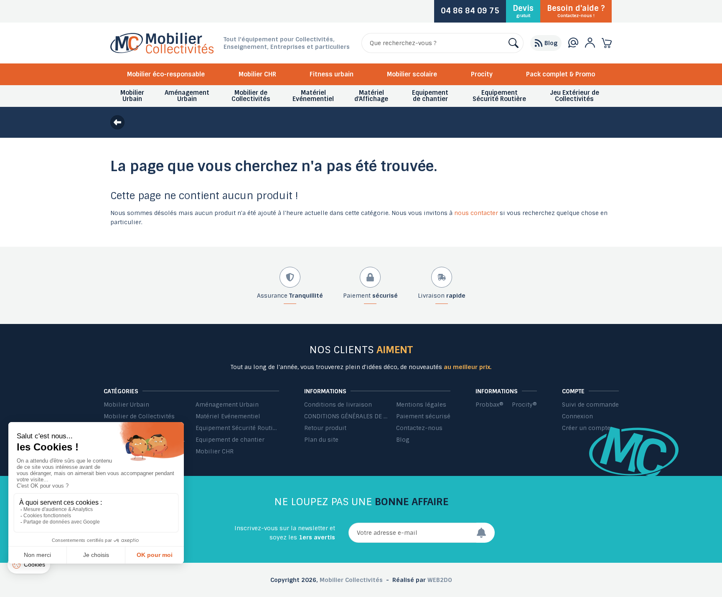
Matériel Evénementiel (228, 416)
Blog (402, 439)
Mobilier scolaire (412, 74)
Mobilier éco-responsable (166, 74)
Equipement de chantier (230, 439)
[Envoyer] (485, 533)
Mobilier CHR (257, 74)
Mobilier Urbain (126, 404)
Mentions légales (421, 404)
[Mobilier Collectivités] (162, 51)
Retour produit (325, 428)
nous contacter (476, 213)
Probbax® (489, 404)
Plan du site (321, 439)
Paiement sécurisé (423, 416)
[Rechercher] (513, 43)
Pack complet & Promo (560, 74)
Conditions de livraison (338, 404)
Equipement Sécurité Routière (237, 428)
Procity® (524, 404)
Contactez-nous (419, 428)
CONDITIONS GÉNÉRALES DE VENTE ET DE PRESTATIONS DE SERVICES (346, 416)
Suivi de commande (590, 404)
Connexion (577, 416)
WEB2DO (439, 580)
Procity (482, 74)
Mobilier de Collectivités (139, 416)
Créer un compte (586, 428)
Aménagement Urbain (227, 404)
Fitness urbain (331, 74)
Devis (523, 10)
